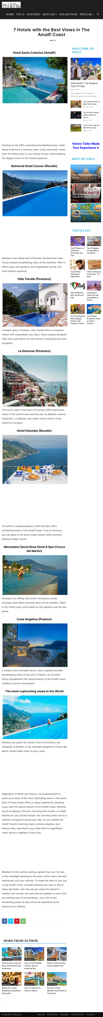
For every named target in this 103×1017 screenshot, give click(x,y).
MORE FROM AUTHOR (20, 940)
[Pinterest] (17, 921)
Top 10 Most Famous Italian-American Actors (91, 114)
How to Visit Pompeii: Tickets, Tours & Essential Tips (33, 965)
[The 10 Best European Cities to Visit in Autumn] (94, 309)
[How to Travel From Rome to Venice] (34, 979)
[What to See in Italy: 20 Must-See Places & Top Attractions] (12, 954)
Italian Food (68, 14)
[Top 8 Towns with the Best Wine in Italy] (76, 128)
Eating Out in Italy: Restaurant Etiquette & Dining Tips (11, 990)
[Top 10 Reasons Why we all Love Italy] (78, 286)
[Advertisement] (34, 125)
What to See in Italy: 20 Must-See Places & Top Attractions (11, 965)
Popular (86, 14)
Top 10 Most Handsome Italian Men (76, 274)
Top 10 (20, 14)
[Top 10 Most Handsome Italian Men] (78, 264)
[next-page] (8, 998)
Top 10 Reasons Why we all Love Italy (77, 295)
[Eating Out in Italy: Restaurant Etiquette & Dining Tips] (12, 979)
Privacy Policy (52, 1014)
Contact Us (90, 1014)
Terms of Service (77, 1014)
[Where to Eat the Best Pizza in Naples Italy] (57, 954)
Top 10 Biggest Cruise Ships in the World (93, 250)
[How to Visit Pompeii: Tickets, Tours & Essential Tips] (34, 954)
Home (10, 14)
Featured (33, 14)
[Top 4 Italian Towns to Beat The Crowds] (76, 104)
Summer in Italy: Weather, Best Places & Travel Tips (56, 990)
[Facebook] (4, 921)
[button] (98, 14)
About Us (41, 1014)
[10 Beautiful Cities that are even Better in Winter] (94, 286)
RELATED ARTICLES (18, 935)
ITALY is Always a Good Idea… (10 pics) (94, 274)
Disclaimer (65, 1014)
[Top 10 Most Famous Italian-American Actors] (76, 115)
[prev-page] (3, 998)
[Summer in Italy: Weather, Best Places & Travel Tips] (57, 979)
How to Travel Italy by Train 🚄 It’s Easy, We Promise (83, 214)
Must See (49, 14)
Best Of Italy (7, 959)
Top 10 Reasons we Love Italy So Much (85, 195)
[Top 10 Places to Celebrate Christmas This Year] (78, 241)
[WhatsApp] (23, 921)
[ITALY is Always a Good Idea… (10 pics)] (94, 264)
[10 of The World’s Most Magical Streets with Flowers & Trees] (78, 309)
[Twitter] (10, 921)
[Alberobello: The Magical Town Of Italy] (86, 69)
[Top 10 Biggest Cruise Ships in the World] (94, 241)
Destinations (29, 959)
